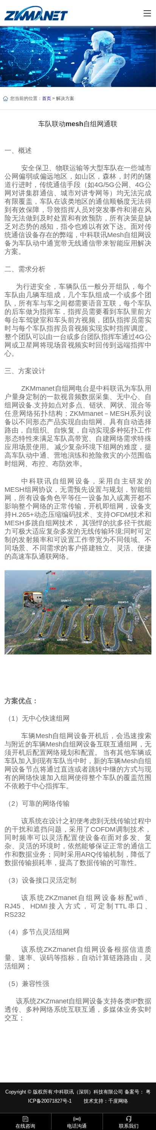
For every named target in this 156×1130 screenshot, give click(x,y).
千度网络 (118, 1101)
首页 (46, 98)
